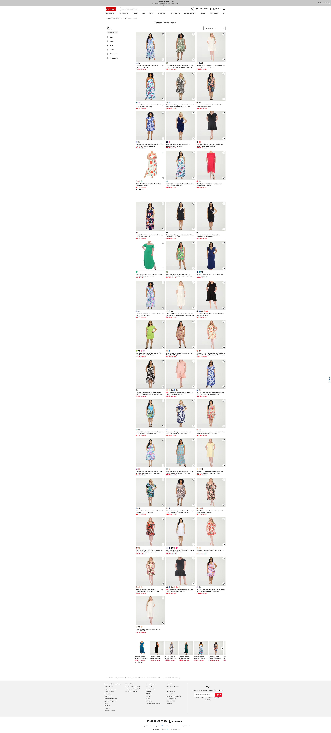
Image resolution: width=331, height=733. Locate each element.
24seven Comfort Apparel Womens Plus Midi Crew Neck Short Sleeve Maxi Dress (179, 432)
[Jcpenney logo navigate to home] (111, 9)
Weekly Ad (149, 691)
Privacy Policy (144, 726)
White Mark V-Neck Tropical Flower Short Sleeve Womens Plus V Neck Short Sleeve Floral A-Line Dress (211, 354)
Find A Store (149, 686)
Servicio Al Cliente (109, 710)
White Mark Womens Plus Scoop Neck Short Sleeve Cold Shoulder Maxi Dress (149, 275)
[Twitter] (148, 721)
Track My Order (108, 686)
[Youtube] (162, 721)
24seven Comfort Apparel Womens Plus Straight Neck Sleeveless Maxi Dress (150, 105)
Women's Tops (128, 677)
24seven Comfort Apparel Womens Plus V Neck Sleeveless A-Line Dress (180, 235)
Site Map (169, 703)
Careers (169, 689)
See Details (207, 700)
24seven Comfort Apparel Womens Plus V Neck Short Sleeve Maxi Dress (150, 66)
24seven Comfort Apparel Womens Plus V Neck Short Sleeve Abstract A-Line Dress (210, 432)
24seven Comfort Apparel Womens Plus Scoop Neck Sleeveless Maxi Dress (179, 184)
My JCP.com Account (110, 689)
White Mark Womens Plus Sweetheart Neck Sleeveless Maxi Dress (148, 184)
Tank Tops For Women (119, 677)
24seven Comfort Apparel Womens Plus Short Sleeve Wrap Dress (210, 275)
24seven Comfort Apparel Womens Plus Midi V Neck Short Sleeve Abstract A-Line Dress (180, 105)
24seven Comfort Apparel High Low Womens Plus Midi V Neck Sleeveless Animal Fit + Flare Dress (149, 393)
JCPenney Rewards (109, 691)
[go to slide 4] (166, 5)
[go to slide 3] (165, 5)
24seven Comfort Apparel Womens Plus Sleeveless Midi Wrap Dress (177, 145)
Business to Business (173, 686)
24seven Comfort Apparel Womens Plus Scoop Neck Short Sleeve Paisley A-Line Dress (210, 393)
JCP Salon (148, 694)
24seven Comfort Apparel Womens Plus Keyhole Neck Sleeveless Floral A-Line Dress (150, 432)
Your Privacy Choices (155, 726)
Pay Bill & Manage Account (133, 686)
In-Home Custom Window (153, 703)
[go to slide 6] (169, 5)
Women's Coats (136, 677)
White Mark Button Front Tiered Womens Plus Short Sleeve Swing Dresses (210, 145)
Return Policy (108, 696)
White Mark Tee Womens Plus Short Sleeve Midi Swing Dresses (211, 314)
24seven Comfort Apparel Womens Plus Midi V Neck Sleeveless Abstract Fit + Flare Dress (149, 472)
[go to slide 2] (163, 5)
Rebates (106, 708)
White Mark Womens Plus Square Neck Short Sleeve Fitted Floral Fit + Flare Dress (149, 551)
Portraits (148, 696)
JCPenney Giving (171, 698)
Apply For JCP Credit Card (132, 689)
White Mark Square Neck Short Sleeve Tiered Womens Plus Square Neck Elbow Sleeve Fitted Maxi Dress (180, 314)
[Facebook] (155, 721)
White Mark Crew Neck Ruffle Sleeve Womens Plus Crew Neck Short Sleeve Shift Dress (210, 472)
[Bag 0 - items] (223, 9)
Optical (148, 698)
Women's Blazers (145, 677)
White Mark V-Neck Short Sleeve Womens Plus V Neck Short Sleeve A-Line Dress (211, 66)
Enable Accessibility (324, 3)
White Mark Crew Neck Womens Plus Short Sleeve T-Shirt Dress (148, 630)
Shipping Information (110, 698)
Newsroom (170, 694)
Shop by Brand (171, 701)
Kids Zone (149, 701)
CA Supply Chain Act (170, 726)
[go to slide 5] (168, 5)
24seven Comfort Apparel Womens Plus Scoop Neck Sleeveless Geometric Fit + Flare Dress (179, 66)
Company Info (171, 691)
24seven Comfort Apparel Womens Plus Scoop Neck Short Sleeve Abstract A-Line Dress (179, 472)
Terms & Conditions (154, 729)
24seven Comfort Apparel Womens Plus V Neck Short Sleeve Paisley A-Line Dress (150, 145)
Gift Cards (107, 706)
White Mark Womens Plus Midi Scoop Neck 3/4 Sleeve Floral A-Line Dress (210, 511)
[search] (192, 9)
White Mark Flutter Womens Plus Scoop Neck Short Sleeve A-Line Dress (179, 590)
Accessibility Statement (184, 726)
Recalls (106, 703)
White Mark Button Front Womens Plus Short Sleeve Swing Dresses (179, 393)
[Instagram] (152, 721)
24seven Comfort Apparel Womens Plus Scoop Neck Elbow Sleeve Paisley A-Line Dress (179, 511)
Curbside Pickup (150, 689)
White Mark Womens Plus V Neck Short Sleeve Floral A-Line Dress (210, 551)
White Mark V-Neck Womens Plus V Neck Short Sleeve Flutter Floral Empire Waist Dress (149, 590)
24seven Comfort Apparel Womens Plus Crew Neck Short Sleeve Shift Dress (149, 354)
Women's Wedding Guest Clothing (172, 677)
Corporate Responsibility (174, 696)
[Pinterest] (159, 721)
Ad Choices (163, 729)
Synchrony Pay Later (110, 701)
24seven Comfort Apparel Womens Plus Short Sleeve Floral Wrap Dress (210, 105)
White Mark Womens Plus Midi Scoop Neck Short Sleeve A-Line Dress (209, 184)
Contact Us (107, 694)
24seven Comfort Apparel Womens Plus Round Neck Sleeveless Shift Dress (180, 551)
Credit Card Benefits (131, 691)
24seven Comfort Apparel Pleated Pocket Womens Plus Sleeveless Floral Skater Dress (179, 275)
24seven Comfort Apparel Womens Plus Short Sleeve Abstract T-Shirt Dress (149, 511)
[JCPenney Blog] (165, 721)
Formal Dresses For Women (156, 677)
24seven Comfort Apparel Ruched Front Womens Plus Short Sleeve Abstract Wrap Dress (211, 590)
